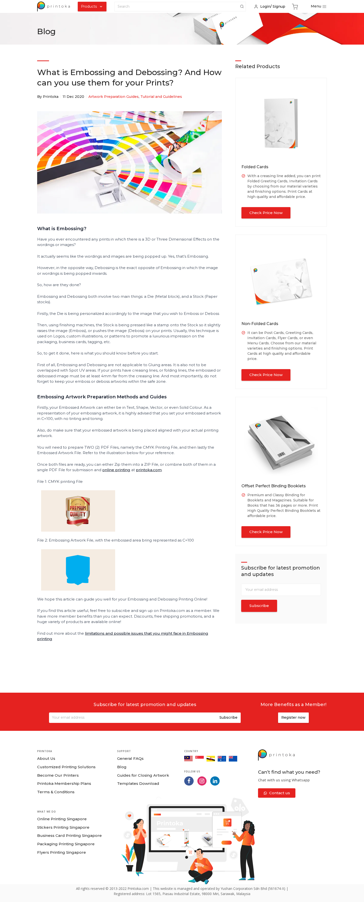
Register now (293, 717)
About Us (46, 758)
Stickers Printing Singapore (63, 827)
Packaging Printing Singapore (66, 844)
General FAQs (130, 758)
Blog (122, 767)
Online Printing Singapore (62, 819)
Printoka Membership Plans (64, 783)
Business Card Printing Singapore (69, 835)
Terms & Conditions (56, 792)
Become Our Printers (58, 775)
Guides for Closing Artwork (143, 775)
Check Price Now (266, 212)
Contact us (279, 793)
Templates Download (138, 783)
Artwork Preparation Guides (113, 96)
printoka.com (149, 469)
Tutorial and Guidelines (161, 96)
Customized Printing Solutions (66, 767)
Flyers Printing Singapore (61, 852)
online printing (116, 469)
